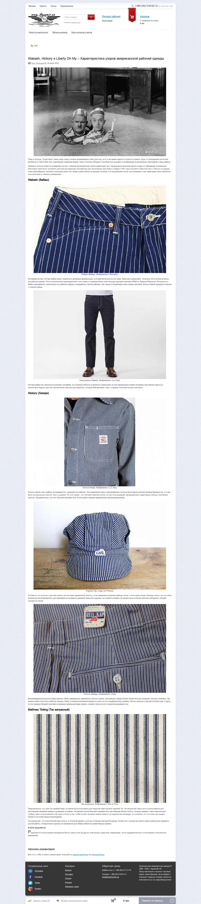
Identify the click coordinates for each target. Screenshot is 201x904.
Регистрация (107, 21)
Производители (66, 6)
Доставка (69, 874)
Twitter (37, 883)
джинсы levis (76, 22)
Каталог (68, 870)
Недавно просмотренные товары (74, 901)
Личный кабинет (111, 16)
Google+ (38, 889)
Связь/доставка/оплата (38, 32)
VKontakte (39, 871)
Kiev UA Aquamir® (39, 63)
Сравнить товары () (41, 901)
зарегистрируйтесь (80, 855)
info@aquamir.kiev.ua (110, 877)
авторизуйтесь (98, 855)
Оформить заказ (72, 887)
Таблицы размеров (59, 32)
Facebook (39, 877)
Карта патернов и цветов (82, 32)
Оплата (68, 878)
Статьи (53, 6)
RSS (36, 46)
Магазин (32, 6)
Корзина (144, 16)
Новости (43, 6)
